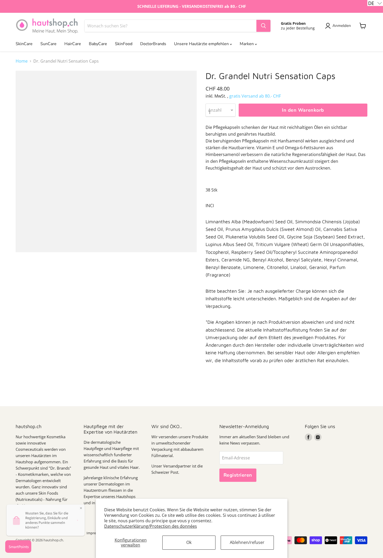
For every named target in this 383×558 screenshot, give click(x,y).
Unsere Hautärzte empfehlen (202, 44)
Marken (247, 44)
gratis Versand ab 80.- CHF (255, 96)
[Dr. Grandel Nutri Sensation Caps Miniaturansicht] (25, 267)
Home (22, 61)
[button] (375, 3)
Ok (188, 542)
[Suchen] (263, 26)
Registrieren (238, 475)
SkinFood (123, 44)
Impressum (95, 533)
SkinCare (24, 44)
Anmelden (341, 25)
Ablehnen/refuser (247, 542)
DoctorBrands (153, 44)
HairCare (72, 44)
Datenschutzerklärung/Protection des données (150, 526)
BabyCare (98, 44)
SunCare (48, 44)
